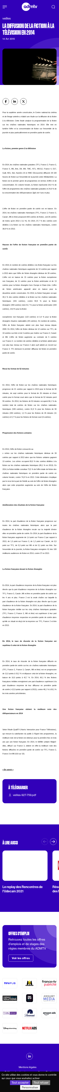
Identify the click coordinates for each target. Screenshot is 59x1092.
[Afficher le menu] (5, 7)
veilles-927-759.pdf (24, 795)
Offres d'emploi (18, 933)
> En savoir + (7, 770)
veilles (6, 18)
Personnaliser (30, 1087)
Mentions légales (27, 1067)
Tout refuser (41, 1082)
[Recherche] (53, 6)
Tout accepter (20, 1082)
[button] (53, 841)
